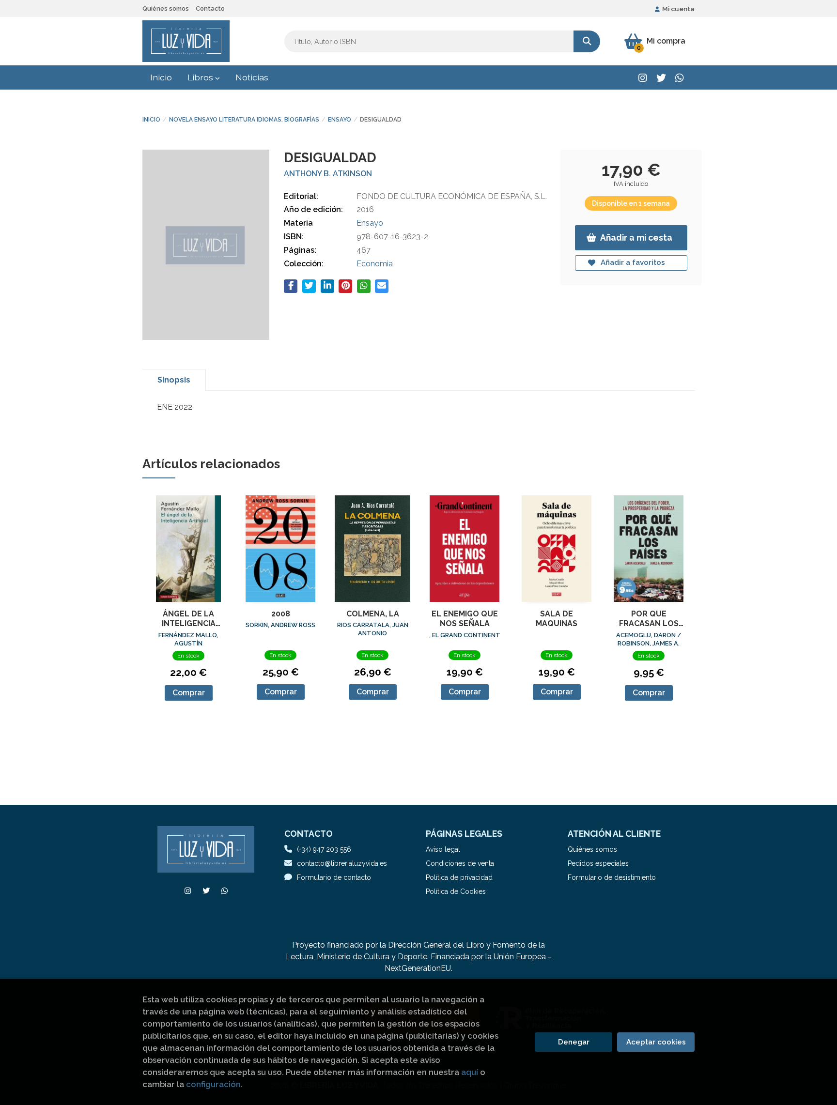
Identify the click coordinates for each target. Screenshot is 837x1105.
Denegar (573, 1042)
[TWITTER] (661, 78)
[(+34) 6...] (679, 78)
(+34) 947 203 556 (324, 849)
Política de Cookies (456, 891)
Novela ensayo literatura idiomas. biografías (244, 119)
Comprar (188, 692)
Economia (374, 263)
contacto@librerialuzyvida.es (342, 863)
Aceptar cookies (656, 1042)
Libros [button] (201, 77)
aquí (469, 1072)
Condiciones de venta (460, 863)
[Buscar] (587, 41)
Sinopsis (173, 379)
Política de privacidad (459, 877)
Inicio (151, 119)
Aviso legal (443, 849)
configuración (213, 1084)
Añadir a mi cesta (636, 237)
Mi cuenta (678, 9)
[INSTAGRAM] (643, 78)
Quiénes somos (165, 8)
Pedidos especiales (598, 863)
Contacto (210, 8)
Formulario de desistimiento (612, 877)
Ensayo (339, 119)
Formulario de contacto (334, 877)
